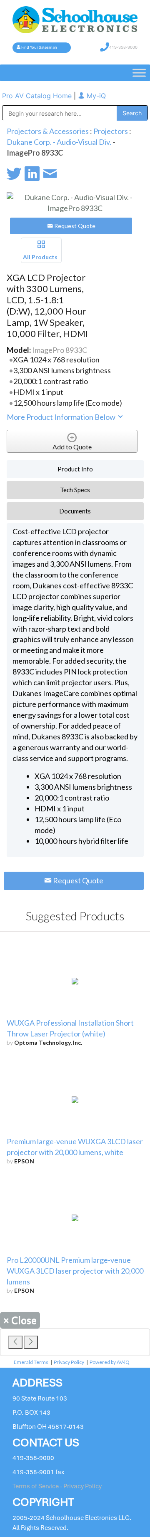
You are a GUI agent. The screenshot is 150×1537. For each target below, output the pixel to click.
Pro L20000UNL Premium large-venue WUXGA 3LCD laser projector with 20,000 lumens (75, 1270)
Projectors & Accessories (48, 131)
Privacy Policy (69, 1362)
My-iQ (95, 96)
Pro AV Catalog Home (38, 96)
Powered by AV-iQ (110, 1362)
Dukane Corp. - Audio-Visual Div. (59, 141)
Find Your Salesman (39, 47)
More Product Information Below (62, 416)
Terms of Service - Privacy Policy (57, 1486)
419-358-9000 (123, 47)
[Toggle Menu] (139, 73)
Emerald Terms (31, 1362)
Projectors (110, 131)
